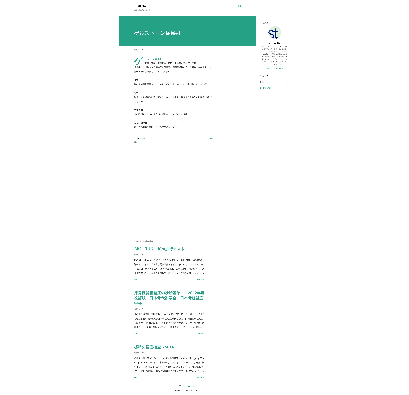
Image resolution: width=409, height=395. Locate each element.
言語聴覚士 (143, 138)
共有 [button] (211, 138)
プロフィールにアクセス (274, 69)
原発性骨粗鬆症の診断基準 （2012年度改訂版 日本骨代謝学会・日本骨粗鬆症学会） (169, 298)
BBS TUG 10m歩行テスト (159, 248)
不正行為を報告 (266, 88)
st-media (140, 6)
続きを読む (201, 279)
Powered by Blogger (188, 386)
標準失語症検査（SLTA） (156, 346)
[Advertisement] (170, 213)
